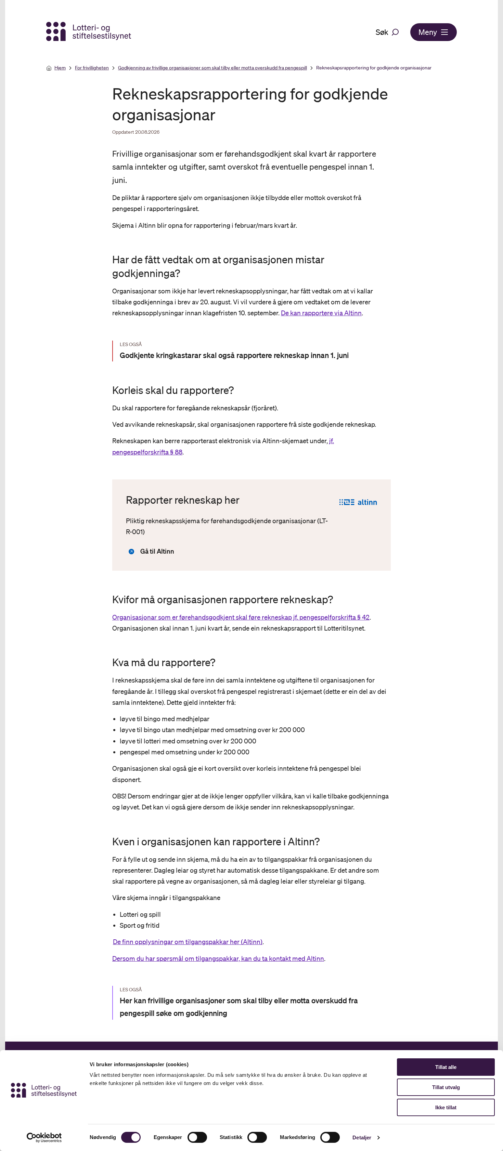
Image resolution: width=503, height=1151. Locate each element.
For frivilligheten (92, 68)
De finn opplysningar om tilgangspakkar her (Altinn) (187, 941)
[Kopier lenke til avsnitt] (106, 266)
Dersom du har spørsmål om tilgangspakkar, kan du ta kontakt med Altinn (218, 958)
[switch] (197, 1137)
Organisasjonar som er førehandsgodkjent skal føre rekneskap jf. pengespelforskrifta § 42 (241, 617)
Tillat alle (445, 1067)
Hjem (60, 68)
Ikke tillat (445, 1107)
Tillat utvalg (446, 1087)
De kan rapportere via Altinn (321, 313)
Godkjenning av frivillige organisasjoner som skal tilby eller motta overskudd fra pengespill (212, 68)
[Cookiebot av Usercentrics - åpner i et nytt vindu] (44, 1138)
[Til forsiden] (89, 32)
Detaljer (361, 1137)
